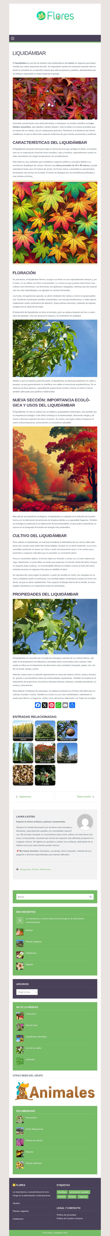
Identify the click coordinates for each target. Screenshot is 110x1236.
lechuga (72, 1197)
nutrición (61, 1197)
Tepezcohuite (84, 796)
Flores (20, 1185)
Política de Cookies (65, 1218)
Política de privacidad (66, 1215)
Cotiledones (31, 953)
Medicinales (45, 869)
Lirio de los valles (33, 1048)
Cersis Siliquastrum (34, 1129)
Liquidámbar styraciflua (36, 1036)
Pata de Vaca (32, 1025)
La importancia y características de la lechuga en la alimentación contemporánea (55, 920)
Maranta (29, 1152)
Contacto (79, 1218)
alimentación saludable (79, 1192)
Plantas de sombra (34, 1140)
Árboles (35, 869)
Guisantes (30, 1059)
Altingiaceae (25, 869)
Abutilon (29, 930)
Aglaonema (25, 796)
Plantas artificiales (34, 1163)
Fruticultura (31, 1014)
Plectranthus (31, 1117)
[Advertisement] (55, 31)
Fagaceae (83, 1197)
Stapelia (29, 964)
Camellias (62, 1192)
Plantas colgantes (34, 941)
